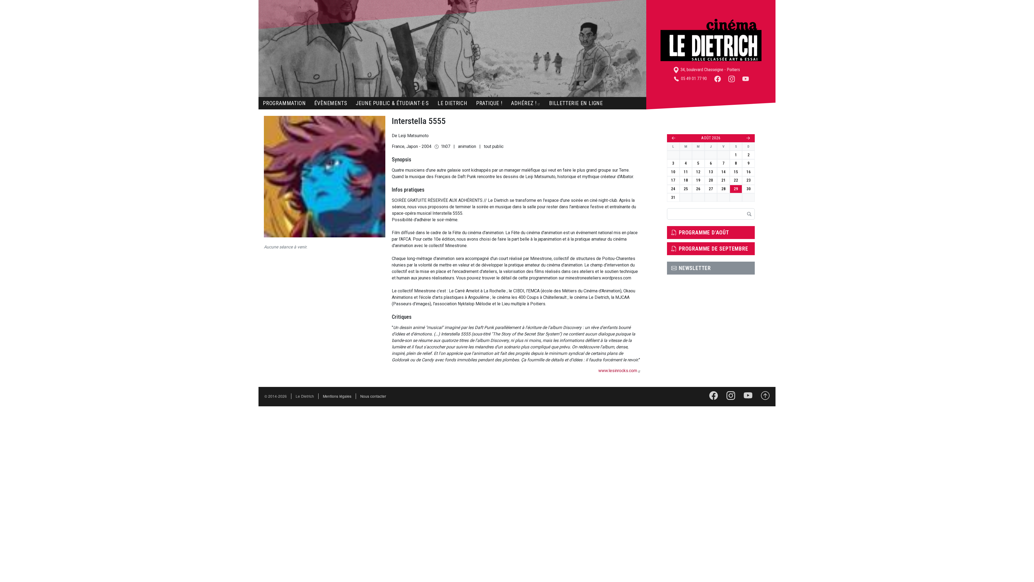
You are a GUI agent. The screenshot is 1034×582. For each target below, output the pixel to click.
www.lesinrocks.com (617, 370)
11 (686, 171)
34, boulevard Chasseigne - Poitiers (709, 69)
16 (748, 171)
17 (673, 180)
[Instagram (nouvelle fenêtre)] (731, 78)
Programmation (284, 103)
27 (711, 188)
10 (673, 171)
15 (736, 171)
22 (736, 180)
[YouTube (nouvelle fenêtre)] (745, 78)
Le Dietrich (452, 103)
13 (711, 171)
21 (723, 180)
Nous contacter (373, 396)
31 (673, 197)
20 (711, 180)
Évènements (330, 103)
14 (723, 171)
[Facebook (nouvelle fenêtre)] (717, 78)
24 (673, 188)
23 (748, 180)
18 (686, 180)
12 (698, 171)
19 (698, 180)
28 (723, 188)
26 (698, 188)
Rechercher (749, 214)
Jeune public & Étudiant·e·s (392, 103)
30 (748, 188)
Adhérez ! (524, 103)
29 (736, 188)
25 (686, 188)
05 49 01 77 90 (693, 78)
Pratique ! (489, 103)
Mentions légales (337, 396)
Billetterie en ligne (576, 103)
